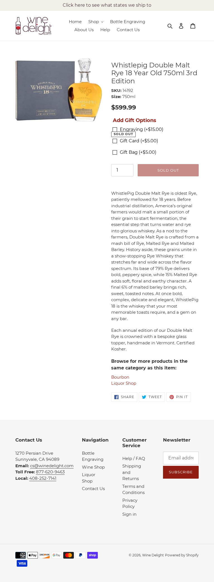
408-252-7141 (42, 478)
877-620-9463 (50, 471)
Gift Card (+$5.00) (139, 140)
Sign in (129, 514)
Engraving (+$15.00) (141, 129)
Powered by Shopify (182, 555)
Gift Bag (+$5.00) (138, 152)
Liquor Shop (123, 383)
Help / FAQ (133, 458)
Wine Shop (93, 467)
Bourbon (120, 377)
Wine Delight (153, 555)
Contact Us (93, 488)
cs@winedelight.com (52, 465)
